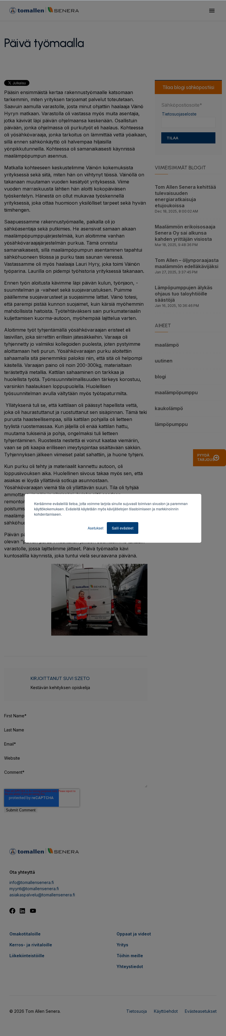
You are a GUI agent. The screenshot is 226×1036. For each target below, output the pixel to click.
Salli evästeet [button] (122, 527)
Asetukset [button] (95, 527)
